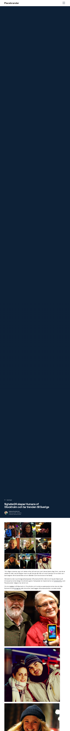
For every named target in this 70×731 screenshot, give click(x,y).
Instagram (17, 588)
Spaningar (9, 500)
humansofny (58, 581)
